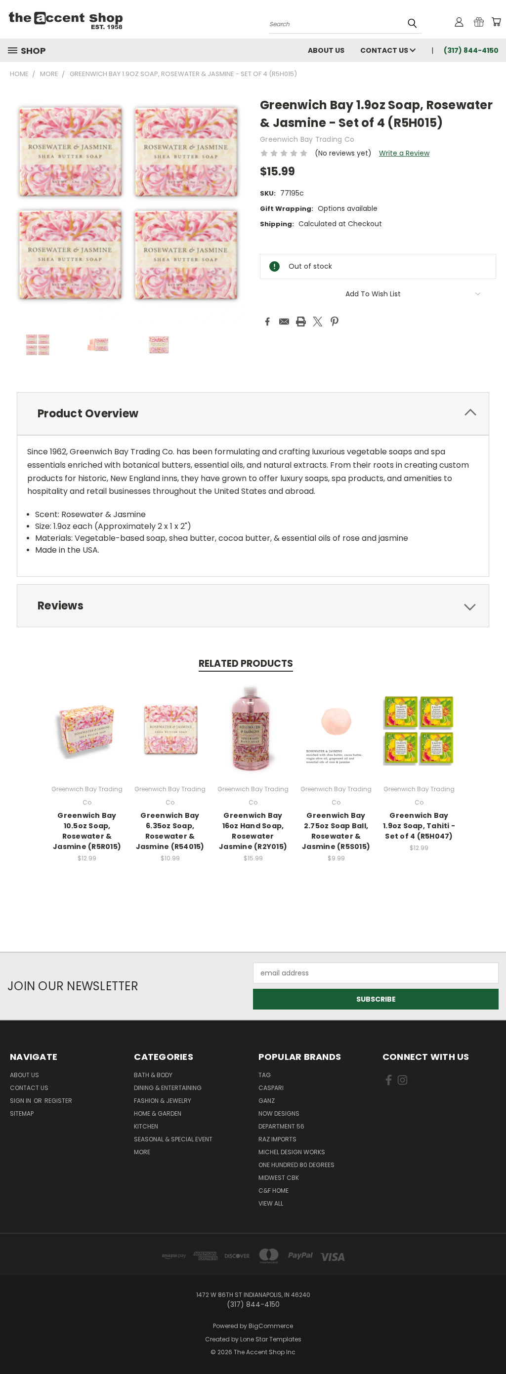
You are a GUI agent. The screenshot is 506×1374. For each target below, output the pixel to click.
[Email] (284, 321)
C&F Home (273, 1190)
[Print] (301, 321)
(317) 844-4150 (471, 50)
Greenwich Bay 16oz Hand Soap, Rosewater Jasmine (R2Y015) (253, 830)
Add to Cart (87, 737)
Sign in (21, 1100)
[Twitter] (318, 321)
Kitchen (146, 1126)
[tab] (253, 413)
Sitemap (22, 1113)
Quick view (87, 719)
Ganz (266, 1100)
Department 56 (281, 1126)
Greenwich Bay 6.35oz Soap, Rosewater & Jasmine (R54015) (170, 830)
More (142, 1152)
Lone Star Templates (270, 1339)
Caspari (271, 1088)
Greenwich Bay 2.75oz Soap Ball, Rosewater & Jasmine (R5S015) (336, 830)
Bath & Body (153, 1075)
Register (58, 1100)
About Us (326, 50)
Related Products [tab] (246, 663)
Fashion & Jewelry (162, 1100)
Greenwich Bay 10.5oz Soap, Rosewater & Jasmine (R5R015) (87, 830)
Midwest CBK (278, 1177)
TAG (264, 1075)
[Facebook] (267, 321)
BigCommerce (271, 1326)
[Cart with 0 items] (496, 22)
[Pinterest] (334, 321)
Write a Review (404, 153)
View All (270, 1203)
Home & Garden (157, 1113)
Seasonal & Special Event (173, 1139)
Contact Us (385, 50)
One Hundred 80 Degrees (296, 1165)
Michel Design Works (291, 1152)
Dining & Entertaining (168, 1088)
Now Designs (278, 1113)
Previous (491, 1343)
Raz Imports (277, 1139)
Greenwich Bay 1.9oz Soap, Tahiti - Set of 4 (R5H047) (419, 825)
